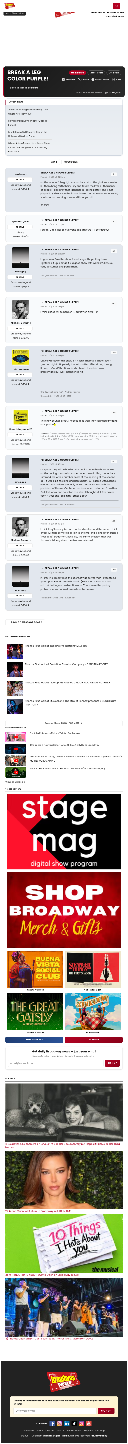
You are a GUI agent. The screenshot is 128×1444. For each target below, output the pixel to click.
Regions (88, 1430)
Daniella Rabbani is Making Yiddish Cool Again (55, 733)
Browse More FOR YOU (62, 723)
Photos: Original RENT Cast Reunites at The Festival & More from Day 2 (49, 1338)
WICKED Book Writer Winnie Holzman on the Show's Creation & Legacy (67, 768)
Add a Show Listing (15, 13)
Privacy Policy (99, 1435)
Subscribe (71, 161)
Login (108, 6)
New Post (70, 79)
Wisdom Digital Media (56, 1435)
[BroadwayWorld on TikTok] (74, 1423)
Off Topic (113, 72)
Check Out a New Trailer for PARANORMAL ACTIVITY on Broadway (64, 745)
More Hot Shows (34, 1039)
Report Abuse (102, 79)
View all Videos (14, 781)
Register (99, 6)
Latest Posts (96, 72)
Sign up (112, 1063)
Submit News (74, 1430)
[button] (116, 6)
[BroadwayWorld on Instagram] (59, 1423)
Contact (50, 1430)
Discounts (93, 1039)
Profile (20, 179)
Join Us (60, 1430)
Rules (118, 79)
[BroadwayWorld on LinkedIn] (67, 1423)
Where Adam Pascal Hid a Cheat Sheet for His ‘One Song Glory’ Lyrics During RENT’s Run (29, 147)
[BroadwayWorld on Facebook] (52, 1423)
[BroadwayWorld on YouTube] (89, 1423)
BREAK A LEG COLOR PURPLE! (57, 172)
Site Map (100, 1430)
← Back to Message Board (22, 87)
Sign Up (106, 1410)
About (39, 1430)
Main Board (77, 72)
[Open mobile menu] (124, 6)
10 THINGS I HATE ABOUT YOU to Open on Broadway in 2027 (42, 1275)
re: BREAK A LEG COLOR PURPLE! (59, 220)
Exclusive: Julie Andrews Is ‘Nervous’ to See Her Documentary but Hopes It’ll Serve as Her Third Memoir (62, 1145)
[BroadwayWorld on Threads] (81, 1423)
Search (85, 79)
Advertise (28, 1430)
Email (54, 161)
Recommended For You (18, 636)
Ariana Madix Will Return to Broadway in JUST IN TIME (38, 1211)
